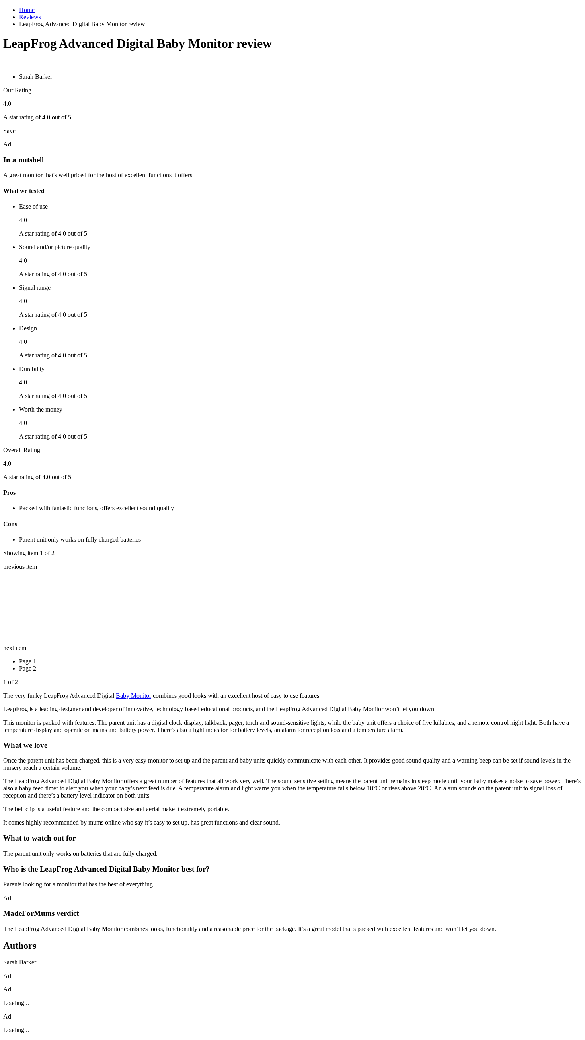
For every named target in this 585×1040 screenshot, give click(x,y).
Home (27, 9)
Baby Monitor (133, 695)
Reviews (30, 17)
